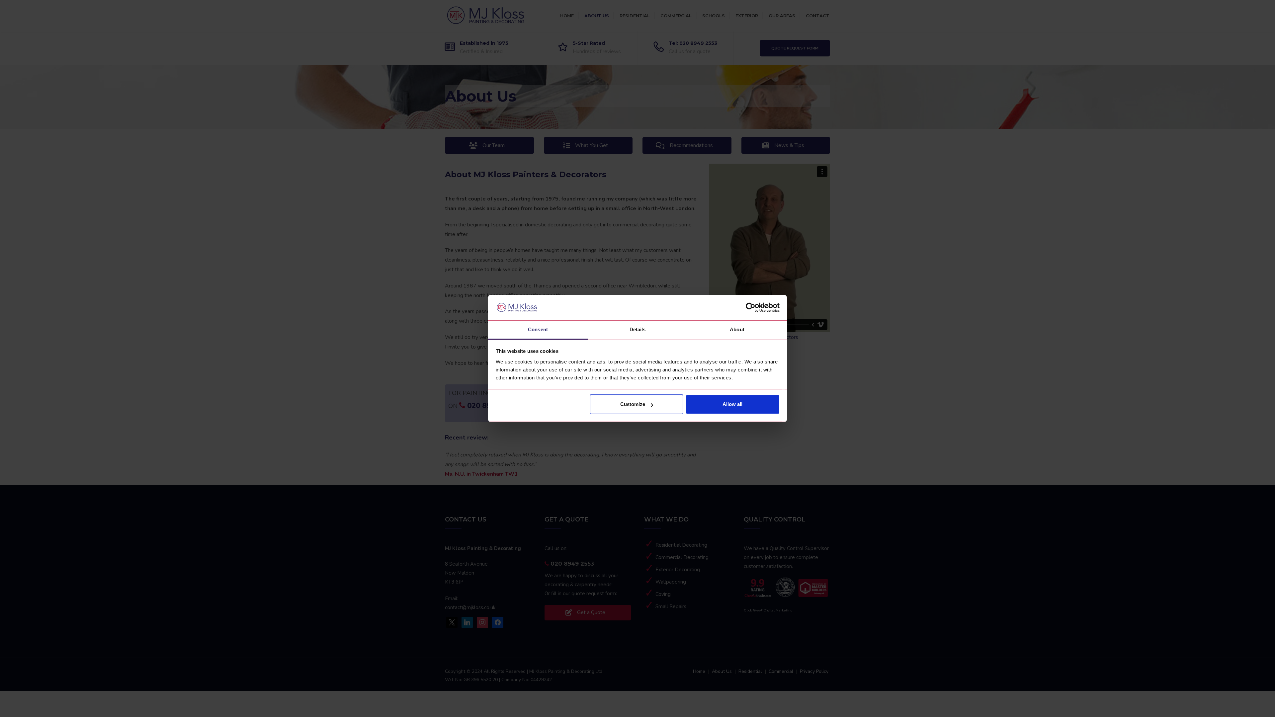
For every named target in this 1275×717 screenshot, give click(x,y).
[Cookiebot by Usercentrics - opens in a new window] (751, 308)
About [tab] (737, 329)
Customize (632, 404)
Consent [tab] (538, 329)
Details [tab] (638, 329)
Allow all (732, 404)
